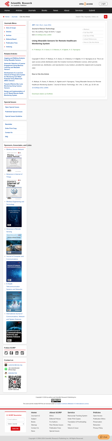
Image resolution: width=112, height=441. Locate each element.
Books (44, 10)
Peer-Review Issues (56, 425)
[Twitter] (6, 353)
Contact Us (8, 132)
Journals (32, 10)
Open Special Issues (12, 107)
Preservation (97, 422)
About (66, 10)
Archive (8, 35)
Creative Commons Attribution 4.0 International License (72, 403)
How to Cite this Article (91, 42)
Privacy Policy (98, 428)
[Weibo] (22, 353)
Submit (92, 10)
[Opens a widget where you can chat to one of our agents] (104, 437)
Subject (33, 419)
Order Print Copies (74, 419)
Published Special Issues (13, 112)
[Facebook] (11, 353)
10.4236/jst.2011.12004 (43, 35)
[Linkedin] (16, 353)
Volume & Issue (73, 428)
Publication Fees (12, 43)
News (55, 10)
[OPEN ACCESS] (86, 4)
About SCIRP (55, 412)
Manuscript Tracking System (77, 416)
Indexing (9, 47)
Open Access (97, 416)
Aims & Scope (11, 28)
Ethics (51, 416)
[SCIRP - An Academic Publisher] (18, 4)
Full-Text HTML (88, 36)
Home (7, 10)
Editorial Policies (55, 419)
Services (79, 10)
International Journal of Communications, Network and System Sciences (15, 316)
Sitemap (34, 425)
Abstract (86, 29)
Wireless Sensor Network (15, 149)
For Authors (53, 422)
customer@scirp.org (15, 365)
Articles (19, 10)
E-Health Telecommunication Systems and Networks (14, 286)
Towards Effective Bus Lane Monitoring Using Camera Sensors (13, 86)
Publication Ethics (99, 419)
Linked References (90, 39)
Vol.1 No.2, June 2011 (43, 25)
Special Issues (54, 431)
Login (103, 4)
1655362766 (12, 373)
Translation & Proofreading (77, 422)
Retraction (96, 425)
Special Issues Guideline (13, 116)
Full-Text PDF (88, 32)
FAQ (6, 136)
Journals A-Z (35, 416)
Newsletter (8, 124)
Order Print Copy (11, 128)
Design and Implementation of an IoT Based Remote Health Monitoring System (14, 93)
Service (71, 412)
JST (33, 25)
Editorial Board (11, 39)
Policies (97, 412)
